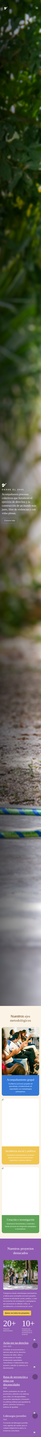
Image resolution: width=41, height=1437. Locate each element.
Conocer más (9, 521)
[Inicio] (6, 8)
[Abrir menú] (37, 8)
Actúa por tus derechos (15, 1342)
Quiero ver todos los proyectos (17, 1313)
